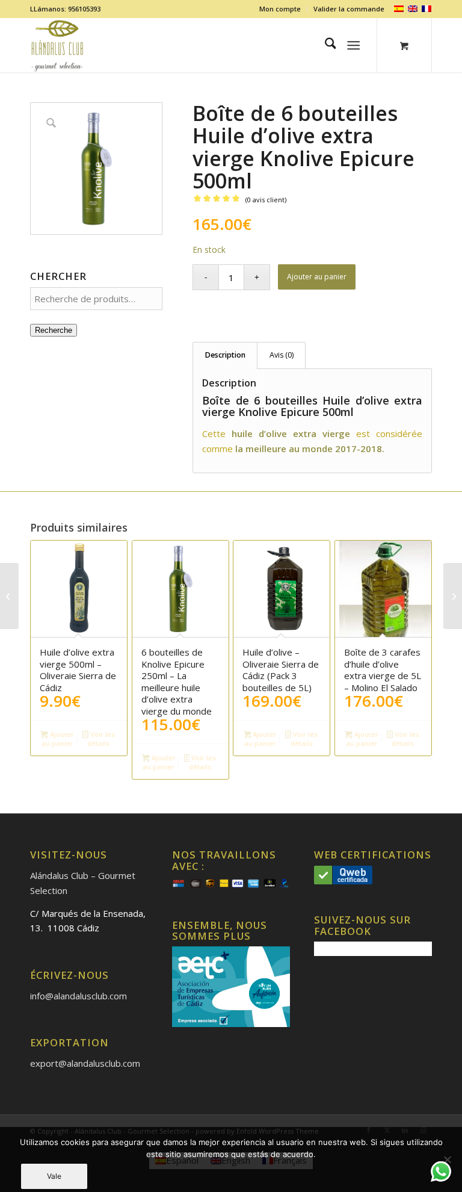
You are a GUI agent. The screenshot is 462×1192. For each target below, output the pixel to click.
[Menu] (354, 45)
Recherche (53, 330)
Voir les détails (100, 739)
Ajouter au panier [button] (58, 739)
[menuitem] (280, 9)
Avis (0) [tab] (282, 355)
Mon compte (280, 8)
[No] (447, 1159)
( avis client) (265, 199)
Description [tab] (225, 355)
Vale (54, 1176)
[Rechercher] (324, 45)
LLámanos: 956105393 (65, 8)
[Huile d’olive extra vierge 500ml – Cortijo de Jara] (9, 596)
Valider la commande (348, 8)
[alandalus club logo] (57, 45)
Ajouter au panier (316, 277)
